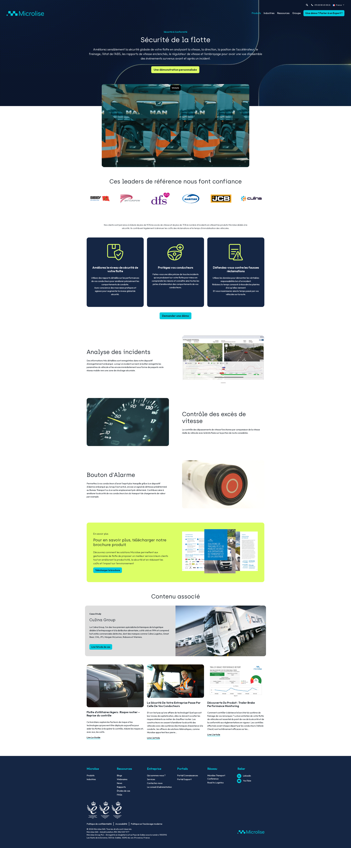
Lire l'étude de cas (100, 647)
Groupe (296, 13)
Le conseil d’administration (159, 787)
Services (151, 779)
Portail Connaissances (187, 775)
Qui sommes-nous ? (156, 775)
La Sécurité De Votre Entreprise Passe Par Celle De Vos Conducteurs (174, 704)
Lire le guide (93, 737)
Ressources (283, 13)
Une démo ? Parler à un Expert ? (323, 13)
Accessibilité (121, 823)
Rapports (121, 787)
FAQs (119, 794)
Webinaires (122, 779)
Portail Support (184, 779)
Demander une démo (175, 315)
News (119, 783)
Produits (256, 13)
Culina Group (102, 620)
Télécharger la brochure (107, 570)
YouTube (247, 780)
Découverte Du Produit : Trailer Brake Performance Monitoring (231, 704)
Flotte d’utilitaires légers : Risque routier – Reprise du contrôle (113, 713)
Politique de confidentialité (99, 823)
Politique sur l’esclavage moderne (146, 823)
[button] (307, 5)
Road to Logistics (215, 782)
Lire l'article (153, 737)
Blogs (119, 775)
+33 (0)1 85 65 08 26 (322, 5)
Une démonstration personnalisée (175, 69)
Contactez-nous (154, 783)
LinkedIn (247, 775)
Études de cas (123, 790)
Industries (269, 13)
